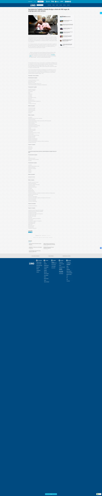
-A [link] (34, 1)
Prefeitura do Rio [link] (40, 237)
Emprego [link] (37, 237)
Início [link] (29, 13)
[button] (42, 5)
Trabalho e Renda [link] (34, 13)
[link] (101, 13)
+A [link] (35, 1)
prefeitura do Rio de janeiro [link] (45, 237)
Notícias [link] (31, 13)
